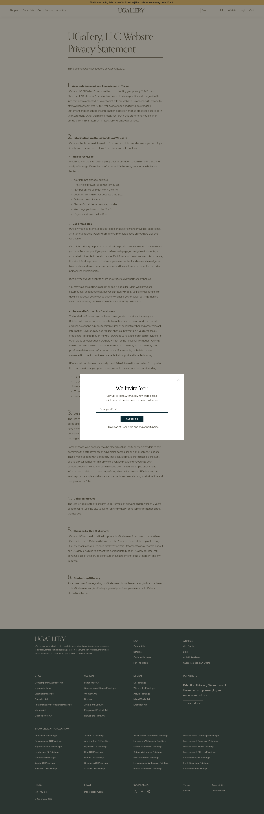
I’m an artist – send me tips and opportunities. (133, 426)
